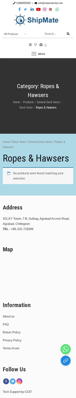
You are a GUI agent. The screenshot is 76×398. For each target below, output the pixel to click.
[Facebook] (6, 381)
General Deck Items (40, 141)
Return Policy (11, 332)
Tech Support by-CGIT (17, 391)
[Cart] (45, 45)
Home (6, 141)
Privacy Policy (12, 340)
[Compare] (41, 45)
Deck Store (19, 141)
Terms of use (11, 348)
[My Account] (30, 45)
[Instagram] (19, 381)
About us (8, 316)
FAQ (6, 324)
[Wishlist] (35, 45)
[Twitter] (13, 381)
